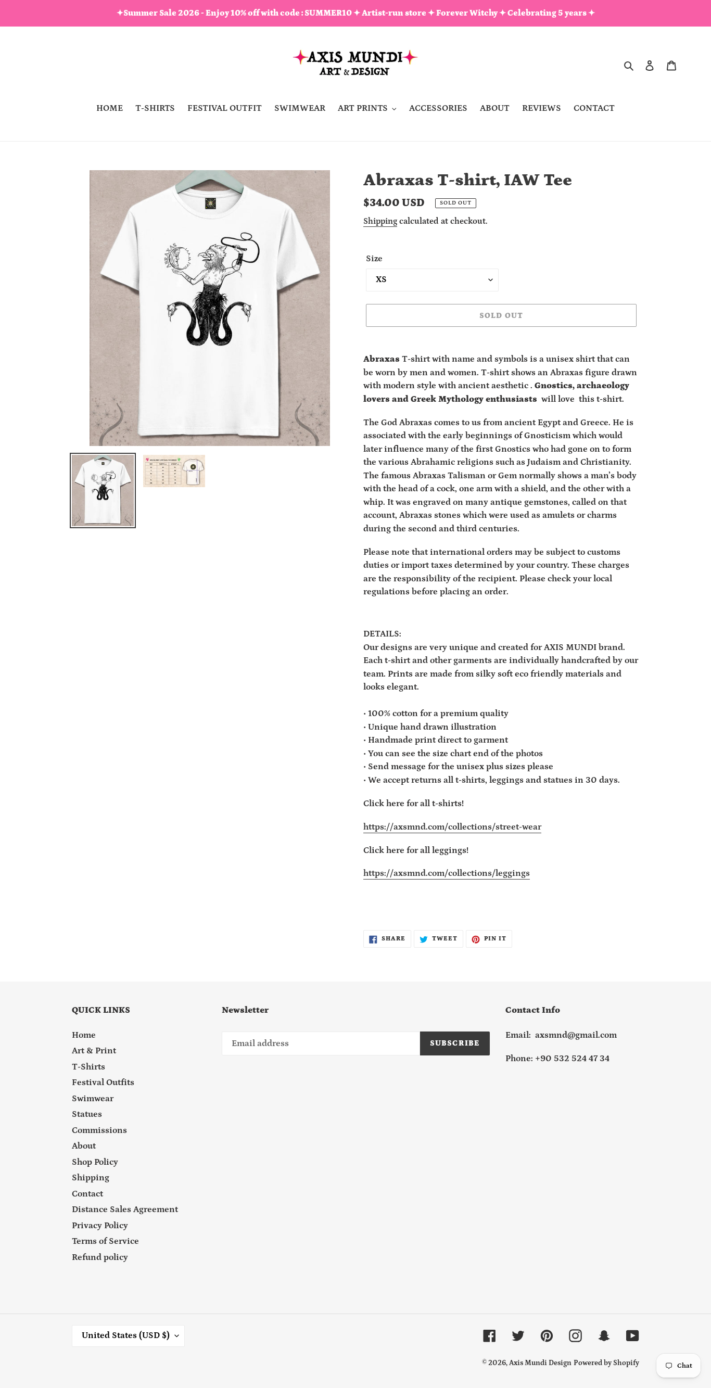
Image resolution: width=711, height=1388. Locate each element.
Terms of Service (105, 1242)
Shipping (380, 221)
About (84, 1146)
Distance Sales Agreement (125, 1210)
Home (84, 1035)
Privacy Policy (100, 1225)
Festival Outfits (103, 1083)
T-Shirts (88, 1067)
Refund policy (100, 1257)
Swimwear (92, 1098)
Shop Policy (95, 1162)
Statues (87, 1115)
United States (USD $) (126, 1336)
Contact (87, 1194)
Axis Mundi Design (540, 1363)
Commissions (99, 1130)
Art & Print (94, 1051)
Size (374, 258)
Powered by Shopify (606, 1363)
